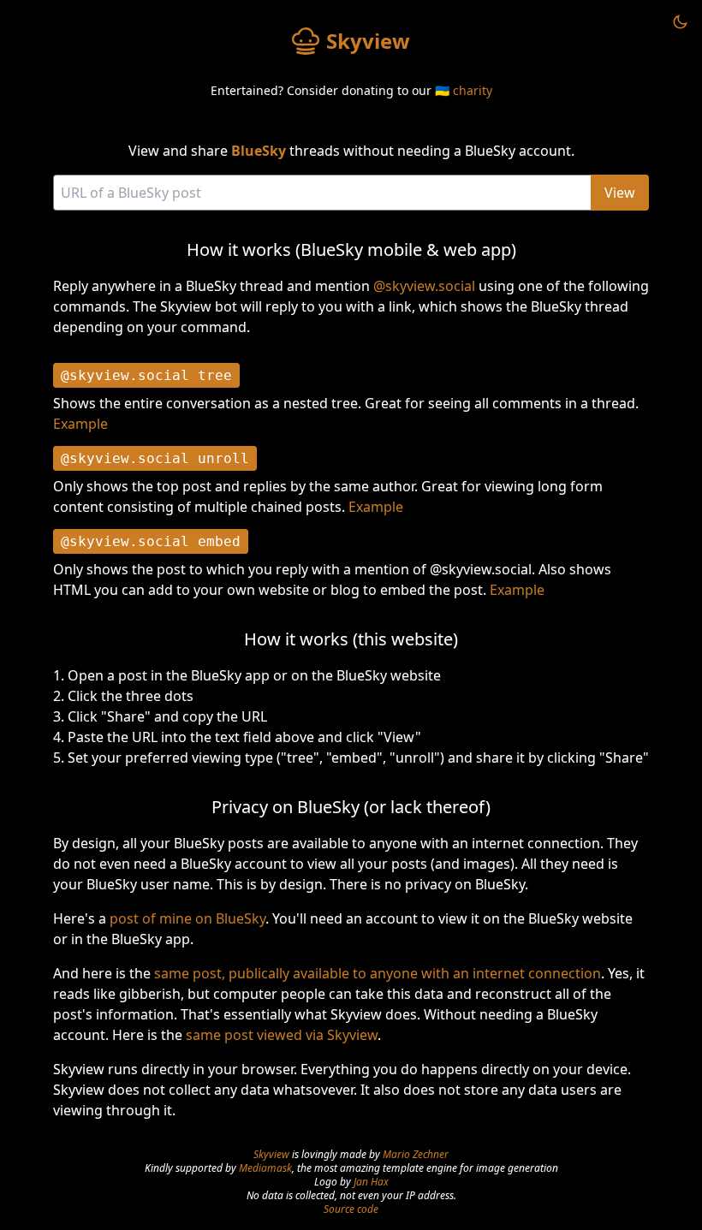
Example (80, 423)
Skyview (271, 1154)
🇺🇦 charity (463, 90)
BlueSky (258, 150)
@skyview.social (424, 285)
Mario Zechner (416, 1154)
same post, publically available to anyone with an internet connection (377, 973)
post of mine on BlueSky (187, 918)
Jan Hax (371, 1181)
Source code (351, 1209)
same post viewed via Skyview (282, 1034)
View (619, 192)
